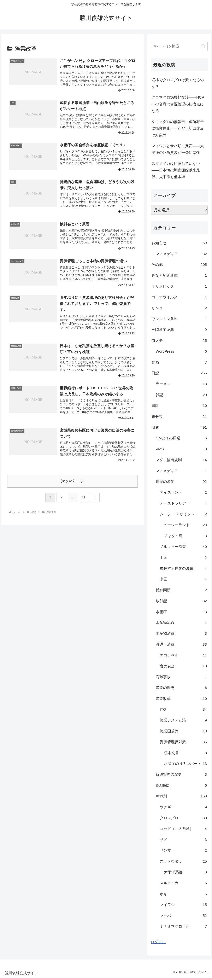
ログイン (158, 942)
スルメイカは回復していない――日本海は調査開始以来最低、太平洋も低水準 (176, 170)
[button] (203, 46)
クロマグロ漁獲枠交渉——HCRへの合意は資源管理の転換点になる (178, 104)
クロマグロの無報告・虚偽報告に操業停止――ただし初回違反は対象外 (178, 128)
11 (84, 497)
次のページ (72, 481)
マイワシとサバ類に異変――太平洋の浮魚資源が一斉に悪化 (178, 149)
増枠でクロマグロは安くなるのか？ (178, 83)
